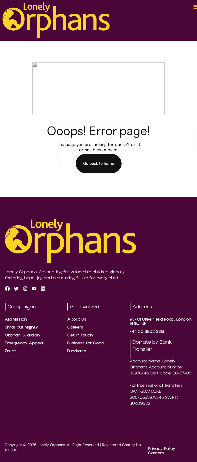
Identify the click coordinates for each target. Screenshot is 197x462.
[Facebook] (7, 288)
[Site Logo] (56, 20)
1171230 (11, 450)
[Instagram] (25, 288)
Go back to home (98, 163)
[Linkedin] (43, 288)
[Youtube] (34, 288)
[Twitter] (16, 288)
